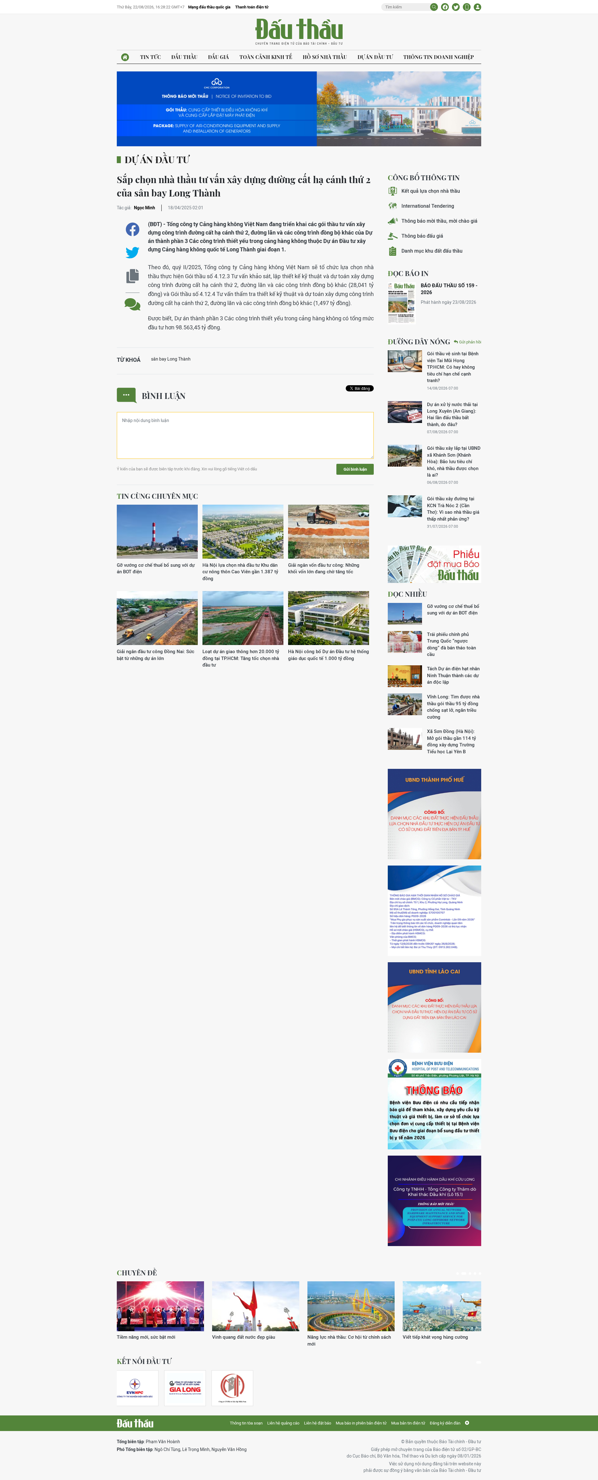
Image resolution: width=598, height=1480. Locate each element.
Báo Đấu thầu (299, 32)
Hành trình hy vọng (422, 1337)
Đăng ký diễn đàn (445, 1423)
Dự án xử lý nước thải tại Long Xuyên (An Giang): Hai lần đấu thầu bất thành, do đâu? (452, 414)
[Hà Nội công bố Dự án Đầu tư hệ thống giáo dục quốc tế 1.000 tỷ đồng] (328, 618)
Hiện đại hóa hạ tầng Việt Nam (339, 1337)
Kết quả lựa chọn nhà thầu (430, 191)
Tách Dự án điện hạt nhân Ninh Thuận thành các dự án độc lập (453, 675)
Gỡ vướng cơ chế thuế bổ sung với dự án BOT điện (156, 568)
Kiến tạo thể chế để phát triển (242, 1337)
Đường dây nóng (419, 341)
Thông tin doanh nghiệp (438, 57)
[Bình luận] (133, 300)
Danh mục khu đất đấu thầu (432, 251)
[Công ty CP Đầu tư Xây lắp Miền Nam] (232, 1388)
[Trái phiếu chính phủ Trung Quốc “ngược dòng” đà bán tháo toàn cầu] (405, 642)
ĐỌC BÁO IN (408, 273)
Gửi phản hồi (470, 342)
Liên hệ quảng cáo (283, 1423)
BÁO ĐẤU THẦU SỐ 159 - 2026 (449, 289)
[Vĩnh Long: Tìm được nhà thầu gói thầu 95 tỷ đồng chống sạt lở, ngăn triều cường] (405, 704)
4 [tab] (475, 1273)
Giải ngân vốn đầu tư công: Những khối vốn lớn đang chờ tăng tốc (323, 568)
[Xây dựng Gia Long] (185, 1388)
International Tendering (427, 206)
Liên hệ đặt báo (317, 1423)
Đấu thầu (184, 57)
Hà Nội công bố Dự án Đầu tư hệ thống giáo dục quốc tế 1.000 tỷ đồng (328, 655)
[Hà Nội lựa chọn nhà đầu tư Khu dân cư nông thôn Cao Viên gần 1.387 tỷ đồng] (242, 532)
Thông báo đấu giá (422, 236)
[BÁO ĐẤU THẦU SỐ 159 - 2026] (402, 303)
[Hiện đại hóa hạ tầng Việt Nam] (351, 1306)
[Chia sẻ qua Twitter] (133, 253)
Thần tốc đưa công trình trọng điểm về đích (157, 1340)
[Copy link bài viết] (133, 276)
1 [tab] (457, 1273)
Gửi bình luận (355, 469)
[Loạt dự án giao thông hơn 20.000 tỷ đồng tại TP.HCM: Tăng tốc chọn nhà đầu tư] (242, 618)
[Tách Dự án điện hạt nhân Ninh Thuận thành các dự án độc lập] (405, 676)
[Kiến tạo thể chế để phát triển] (255, 1306)
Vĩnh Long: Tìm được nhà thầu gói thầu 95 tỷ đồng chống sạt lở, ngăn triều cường (453, 706)
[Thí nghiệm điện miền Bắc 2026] (135, 1388)
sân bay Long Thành (171, 359)
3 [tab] (468, 1273)
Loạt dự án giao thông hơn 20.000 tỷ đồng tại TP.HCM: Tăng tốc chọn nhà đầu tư (240, 658)
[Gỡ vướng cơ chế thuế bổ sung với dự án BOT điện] (157, 532)
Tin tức (150, 57)
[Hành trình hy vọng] (446, 1306)
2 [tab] (462, 1273)
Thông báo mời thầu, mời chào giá (439, 221)
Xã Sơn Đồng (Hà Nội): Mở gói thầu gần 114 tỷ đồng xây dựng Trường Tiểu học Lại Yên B (451, 741)
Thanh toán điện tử (251, 7)
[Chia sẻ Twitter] (456, 7)
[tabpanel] (160, 1314)
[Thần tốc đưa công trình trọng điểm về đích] (160, 1306)
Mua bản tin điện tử (408, 1423)
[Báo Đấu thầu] (135, 1423)
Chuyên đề (137, 1272)
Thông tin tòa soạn (246, 1423)
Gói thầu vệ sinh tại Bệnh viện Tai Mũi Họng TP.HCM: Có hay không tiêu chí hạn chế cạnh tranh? (452, 367)
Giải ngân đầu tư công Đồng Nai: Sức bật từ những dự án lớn (155, 655)
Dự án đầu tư (375, 57)
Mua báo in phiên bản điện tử (361, 1423)
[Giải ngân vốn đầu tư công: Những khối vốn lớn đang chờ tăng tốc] (328, 532)
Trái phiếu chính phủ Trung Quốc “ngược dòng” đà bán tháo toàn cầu (451, 644)
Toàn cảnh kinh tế (266, 57)
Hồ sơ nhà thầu (325, 57)
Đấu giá (218, 57)
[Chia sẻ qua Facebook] (133, 229)
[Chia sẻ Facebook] (445, 7)
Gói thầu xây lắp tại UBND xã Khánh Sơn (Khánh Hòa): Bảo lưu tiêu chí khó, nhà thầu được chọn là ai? (454, 461)
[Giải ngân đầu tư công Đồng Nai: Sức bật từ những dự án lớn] (157, 618)
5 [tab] (480, 1273)
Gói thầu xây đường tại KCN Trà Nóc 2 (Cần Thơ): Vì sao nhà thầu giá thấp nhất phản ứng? (453, 508)
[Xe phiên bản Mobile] (467, 7)
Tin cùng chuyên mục (157, 496)
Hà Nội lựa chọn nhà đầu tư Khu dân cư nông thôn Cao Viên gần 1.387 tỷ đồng (240, 571)
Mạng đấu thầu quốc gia (209, 7)
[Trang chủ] (125, 57)
